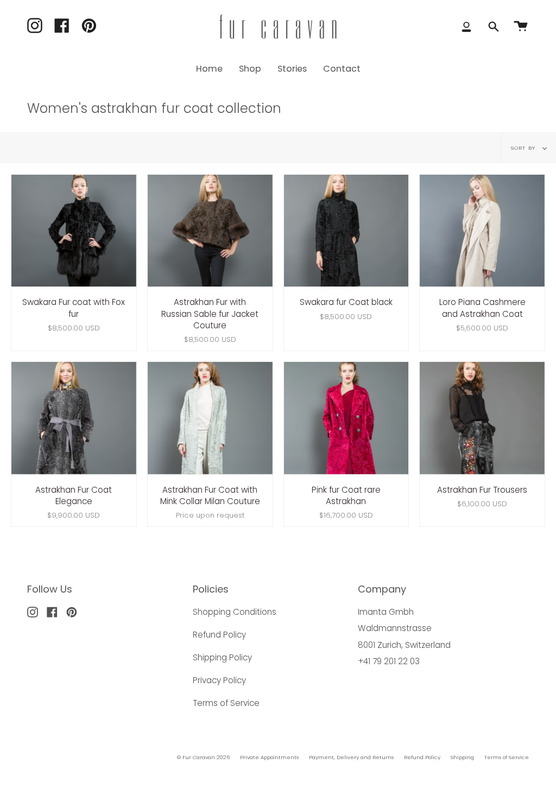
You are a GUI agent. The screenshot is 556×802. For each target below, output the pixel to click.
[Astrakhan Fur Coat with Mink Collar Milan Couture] (210, 418)
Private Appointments (269, 757)
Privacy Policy (219, 680)
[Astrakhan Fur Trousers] (482, 418)
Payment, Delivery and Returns (351, 757)
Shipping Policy (222, 657)
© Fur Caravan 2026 (203, 757)
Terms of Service (226, 703)
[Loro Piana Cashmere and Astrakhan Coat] (482, 231)
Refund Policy (219, 634)
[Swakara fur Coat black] (346, 231)
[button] (250, 69)
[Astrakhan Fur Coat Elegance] (73, 418)
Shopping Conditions (234, 612)
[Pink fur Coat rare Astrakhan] (346, 418)
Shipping (462, 757)
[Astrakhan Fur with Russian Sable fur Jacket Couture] (210, 231)
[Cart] (520, 26)
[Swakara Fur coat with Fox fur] (73, 231)
